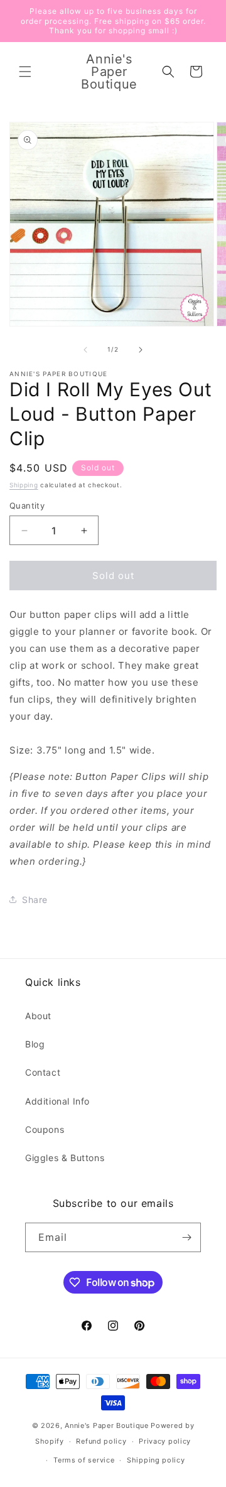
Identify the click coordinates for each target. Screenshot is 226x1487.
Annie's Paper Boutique (106, 1425)
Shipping (23, 485)
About (38, 1015)
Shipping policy (156, 1460)
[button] (25, 71)
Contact (42, 1072)
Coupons (44, 1129)
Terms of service (83, 1460)
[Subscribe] (186, 1237)
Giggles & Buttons (64, 1157)
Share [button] (35, 899)
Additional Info (57, 1101)
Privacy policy (165, 1441)
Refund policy (101, 1441)
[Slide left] (85, 350)
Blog (35, 1044)
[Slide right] (140, 350)
